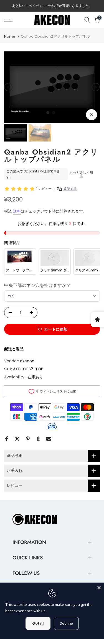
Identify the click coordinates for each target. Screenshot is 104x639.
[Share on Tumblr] (38, 438)
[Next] (96, 87)
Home (9, 36)
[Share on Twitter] (17, 438)
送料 (17, 211)
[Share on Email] (48, 438)
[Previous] (8, 87)
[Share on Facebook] (6, 438)
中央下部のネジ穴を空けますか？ (37, 285)
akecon (27, 361)
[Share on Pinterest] (27, 438)
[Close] (99, 587)
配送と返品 (14, 349)
